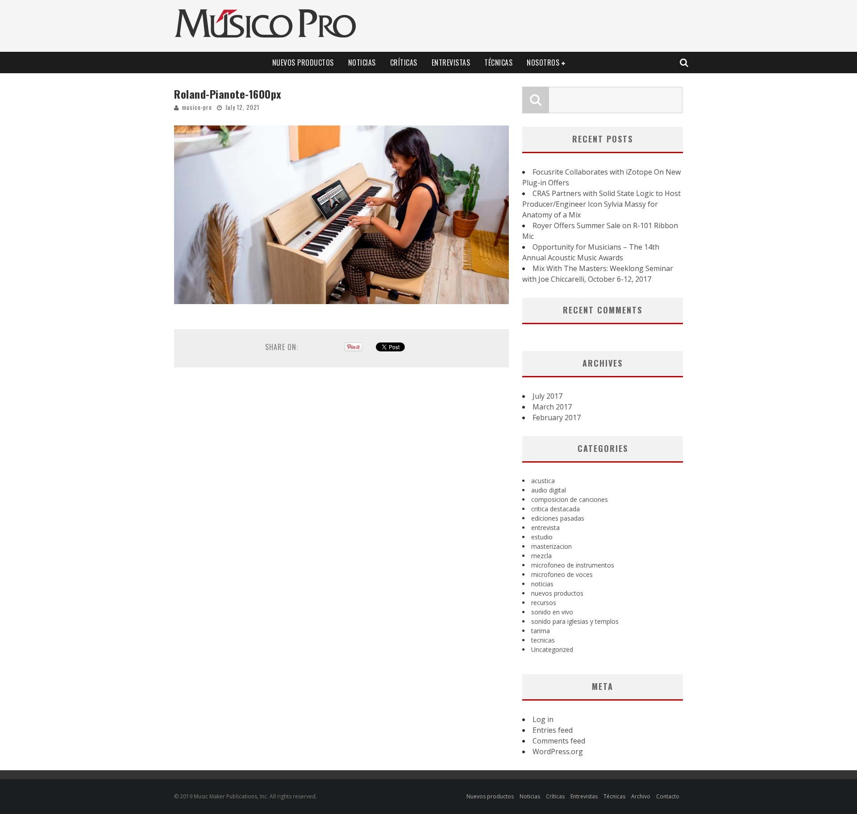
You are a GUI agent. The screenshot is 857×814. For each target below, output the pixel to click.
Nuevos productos (303, 62)
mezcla (541, 555)
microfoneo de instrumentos (572, 565)
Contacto (667, 796)
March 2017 (552, 407)
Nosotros (543, 62)
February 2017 (557, 417)
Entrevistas (451, 62)
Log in (543, 719)
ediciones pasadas (557, 518)
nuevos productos (557, 593)
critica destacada (555, 509)
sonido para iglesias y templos (575, 621)
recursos (543, 602)
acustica (543, 480)
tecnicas (543, 640)
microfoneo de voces (562, 574)
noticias (542, 584)
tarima (540, 630)
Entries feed (553, 730)
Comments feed (559, 741)
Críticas (403, 62)
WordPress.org (558, 751)
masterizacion (551, 546)
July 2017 (547, 396)
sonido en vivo (552, 612)
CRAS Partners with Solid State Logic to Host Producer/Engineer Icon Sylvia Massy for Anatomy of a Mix (601, 204)
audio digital (548, 490)
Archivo (640, 796)
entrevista (545, 527)
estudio (542, 537)
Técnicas (498, 62)
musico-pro (197, 107)
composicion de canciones (569, 499)
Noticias (362, 62)
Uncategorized (552, 649)
